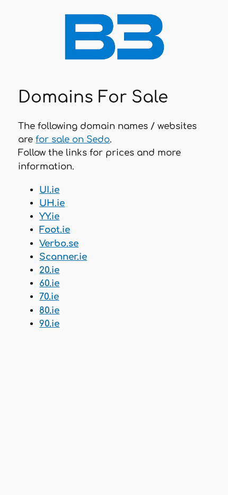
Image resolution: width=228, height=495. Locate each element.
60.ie (49, 283)
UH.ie (52, 203)
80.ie (49, 310)
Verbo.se (58, 243)
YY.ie (49, 216)
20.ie (49, 270)
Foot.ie (54, 230)
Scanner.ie (63, 257)
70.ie (49, 297)
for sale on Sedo (73, 139)
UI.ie (49, 190)
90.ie (49, 324)
